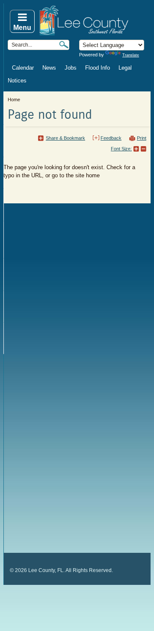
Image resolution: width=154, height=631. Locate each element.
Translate (130, 55)
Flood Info (97, 68)
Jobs (71, 68)
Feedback (111, 138)
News (49, 68)
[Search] (63, 44)
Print (141, 138)
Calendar (23, 68)
